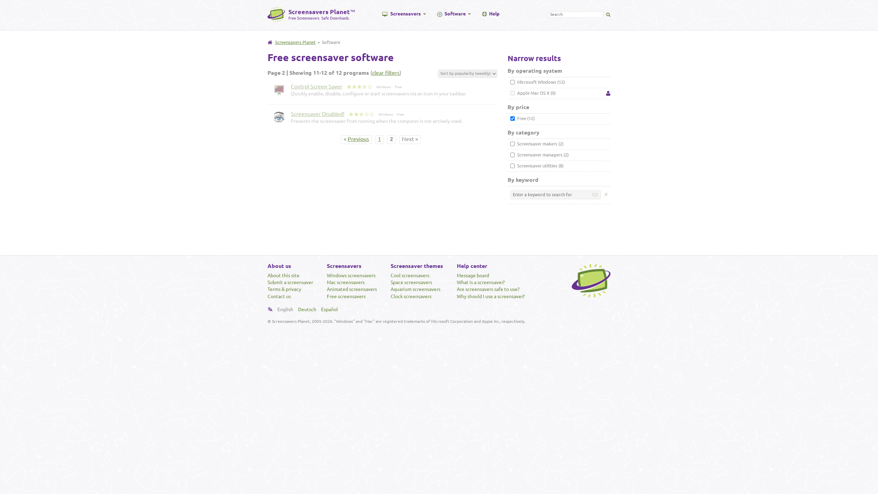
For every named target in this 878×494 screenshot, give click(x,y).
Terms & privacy (284, 289)
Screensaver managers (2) (542, 154)
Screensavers (405, 13)
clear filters (386, 73)
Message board (473, 275)
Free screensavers (346, 296)
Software (455, 13)
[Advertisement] (439, 230)
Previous (358, 139)
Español (329, 309)
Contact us (279, 296)
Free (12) (525, 118)
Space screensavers (411, 282)
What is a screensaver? (481, 282)
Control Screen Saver (316, 86)
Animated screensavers (352, 289)
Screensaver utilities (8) (539, 165)
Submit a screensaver (290, 282)
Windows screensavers (351, 275)
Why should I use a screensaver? (491, 296)
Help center (472, 266)
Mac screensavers (346, 282)
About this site (283, 275)
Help (494, 13)
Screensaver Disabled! (317, 114)
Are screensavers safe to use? (488, 289)
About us (279, 266)
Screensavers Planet (295, 42)
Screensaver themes (417, 266)
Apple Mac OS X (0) (536, 93)
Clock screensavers (411, 296)
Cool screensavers (410, 275)
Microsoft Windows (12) (540, 82)
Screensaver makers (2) (539, 143)
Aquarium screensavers (415, 289)
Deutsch (307, 309)
